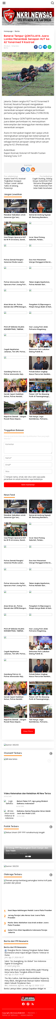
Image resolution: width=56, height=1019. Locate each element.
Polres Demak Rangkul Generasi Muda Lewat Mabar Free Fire (13, 261)
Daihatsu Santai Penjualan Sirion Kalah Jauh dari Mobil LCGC (34, 812)
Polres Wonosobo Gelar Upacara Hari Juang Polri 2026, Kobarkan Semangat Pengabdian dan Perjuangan (15, 283)
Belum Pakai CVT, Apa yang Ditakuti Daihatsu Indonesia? (32, 802)
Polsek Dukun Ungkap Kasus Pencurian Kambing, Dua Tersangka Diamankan (40, 373)
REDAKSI (31, 1013)
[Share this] (36, 47)
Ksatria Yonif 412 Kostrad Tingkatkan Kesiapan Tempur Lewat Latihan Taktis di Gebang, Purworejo (14, 182)
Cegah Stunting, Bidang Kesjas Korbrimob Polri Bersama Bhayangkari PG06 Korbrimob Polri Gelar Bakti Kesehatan (42, 182)
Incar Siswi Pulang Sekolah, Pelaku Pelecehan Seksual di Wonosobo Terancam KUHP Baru (38, 238)
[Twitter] (28, 169)
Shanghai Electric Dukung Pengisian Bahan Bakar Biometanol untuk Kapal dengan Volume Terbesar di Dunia (27, 952)
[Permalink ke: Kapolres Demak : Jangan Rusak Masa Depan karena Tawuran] (15, 407)
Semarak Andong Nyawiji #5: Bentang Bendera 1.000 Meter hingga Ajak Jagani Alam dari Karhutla (40, 216)
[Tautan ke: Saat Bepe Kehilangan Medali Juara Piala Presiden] (28, 893)
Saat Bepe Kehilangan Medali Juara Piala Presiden (30, 910)
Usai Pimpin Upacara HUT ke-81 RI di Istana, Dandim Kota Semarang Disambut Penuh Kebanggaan (15, 238)
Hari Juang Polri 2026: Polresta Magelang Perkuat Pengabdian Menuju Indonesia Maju (39, 328)
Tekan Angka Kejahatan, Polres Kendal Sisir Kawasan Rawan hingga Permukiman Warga (39, 283)
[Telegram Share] (45, 47)
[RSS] (33, 169)
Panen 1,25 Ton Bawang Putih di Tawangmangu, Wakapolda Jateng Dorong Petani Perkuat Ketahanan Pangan (39, 395)
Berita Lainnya (10, 988)
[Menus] (4, 3)
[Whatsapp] (49, 47)
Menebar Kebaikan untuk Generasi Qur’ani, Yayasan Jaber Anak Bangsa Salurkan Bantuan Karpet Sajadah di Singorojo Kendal (15, 216)
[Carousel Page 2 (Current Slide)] (29, 856)
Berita (6, 48)
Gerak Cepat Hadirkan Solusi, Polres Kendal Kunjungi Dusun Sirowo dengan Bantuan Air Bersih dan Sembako (13, 395)
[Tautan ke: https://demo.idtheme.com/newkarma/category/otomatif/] (50, 753)
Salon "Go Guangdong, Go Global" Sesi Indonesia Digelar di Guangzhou (25, 962)
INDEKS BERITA (27, 1015)
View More (28, 731)
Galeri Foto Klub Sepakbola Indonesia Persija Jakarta (27, 931)
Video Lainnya (22, 988)
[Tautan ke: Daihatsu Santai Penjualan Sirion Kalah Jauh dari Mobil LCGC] (9, 814)
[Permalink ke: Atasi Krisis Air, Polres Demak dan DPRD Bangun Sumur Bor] (15, 295)
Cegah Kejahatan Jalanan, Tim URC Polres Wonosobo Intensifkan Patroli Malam (14, 350)
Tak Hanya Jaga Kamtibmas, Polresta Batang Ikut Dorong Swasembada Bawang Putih (38, 417)
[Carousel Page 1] (26, 856)
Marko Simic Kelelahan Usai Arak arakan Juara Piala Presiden (28, 924)
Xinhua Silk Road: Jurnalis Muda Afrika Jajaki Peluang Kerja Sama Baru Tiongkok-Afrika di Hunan (26, 971)
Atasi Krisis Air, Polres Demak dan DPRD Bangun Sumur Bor (15, 305)
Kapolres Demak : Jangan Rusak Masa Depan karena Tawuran (15, 417)
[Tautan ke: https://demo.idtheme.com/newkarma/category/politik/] (50, 826)
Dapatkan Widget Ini (37, 988)
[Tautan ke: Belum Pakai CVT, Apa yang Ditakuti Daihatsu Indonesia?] (9, 802)
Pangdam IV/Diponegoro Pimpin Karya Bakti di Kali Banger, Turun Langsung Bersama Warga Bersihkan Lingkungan (40, 305)
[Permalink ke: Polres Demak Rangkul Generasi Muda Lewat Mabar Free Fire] (15, 251)
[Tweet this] (40, 47)
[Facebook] (23, 169)
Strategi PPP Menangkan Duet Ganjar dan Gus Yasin (27, 849)
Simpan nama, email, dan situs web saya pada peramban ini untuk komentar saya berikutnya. (24, 478)
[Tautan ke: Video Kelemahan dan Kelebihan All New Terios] (28, 774)
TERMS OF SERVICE (10, 1015)
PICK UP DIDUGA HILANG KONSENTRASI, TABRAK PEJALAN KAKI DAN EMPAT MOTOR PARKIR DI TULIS (14, 328)
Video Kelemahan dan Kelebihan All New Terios (27, 793)
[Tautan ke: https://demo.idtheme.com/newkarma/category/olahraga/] (50, 874)
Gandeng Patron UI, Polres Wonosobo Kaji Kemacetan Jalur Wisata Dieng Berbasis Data (14, 373)
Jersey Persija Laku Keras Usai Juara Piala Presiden (26, 916)
